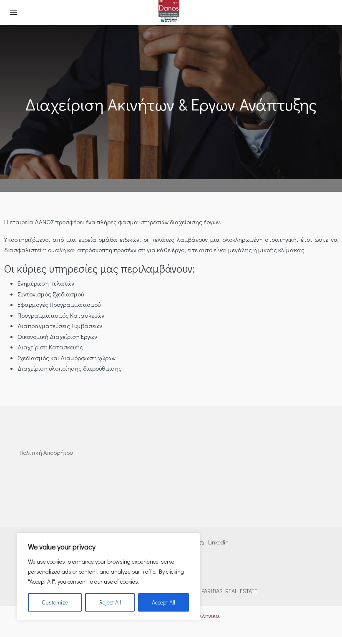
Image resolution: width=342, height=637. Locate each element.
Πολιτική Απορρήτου (46, 452)
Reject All (110, 602)
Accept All (163, 602)
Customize (55, 602)
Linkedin (218, 542)
